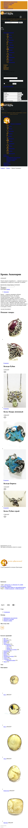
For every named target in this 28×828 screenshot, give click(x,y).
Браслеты (20, 94)
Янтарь (19, 93)
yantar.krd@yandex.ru (9, 587)
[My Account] (2, 26)
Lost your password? (8, 86)
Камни (8, 168)
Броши (19, 96)
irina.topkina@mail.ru (20, 587)
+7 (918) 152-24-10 (9, 588)
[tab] (15, 292)
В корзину (3, 287)
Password (6, 80)
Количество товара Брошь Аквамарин (10, 284)
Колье (19, 99)
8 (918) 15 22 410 (13, 17)
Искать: (2, 22)
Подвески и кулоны (22, 100)
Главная (3, 168)
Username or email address (10, 76)
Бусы (19, 97)
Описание (6, 292)
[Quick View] (5, 373)
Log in (14, 83)
